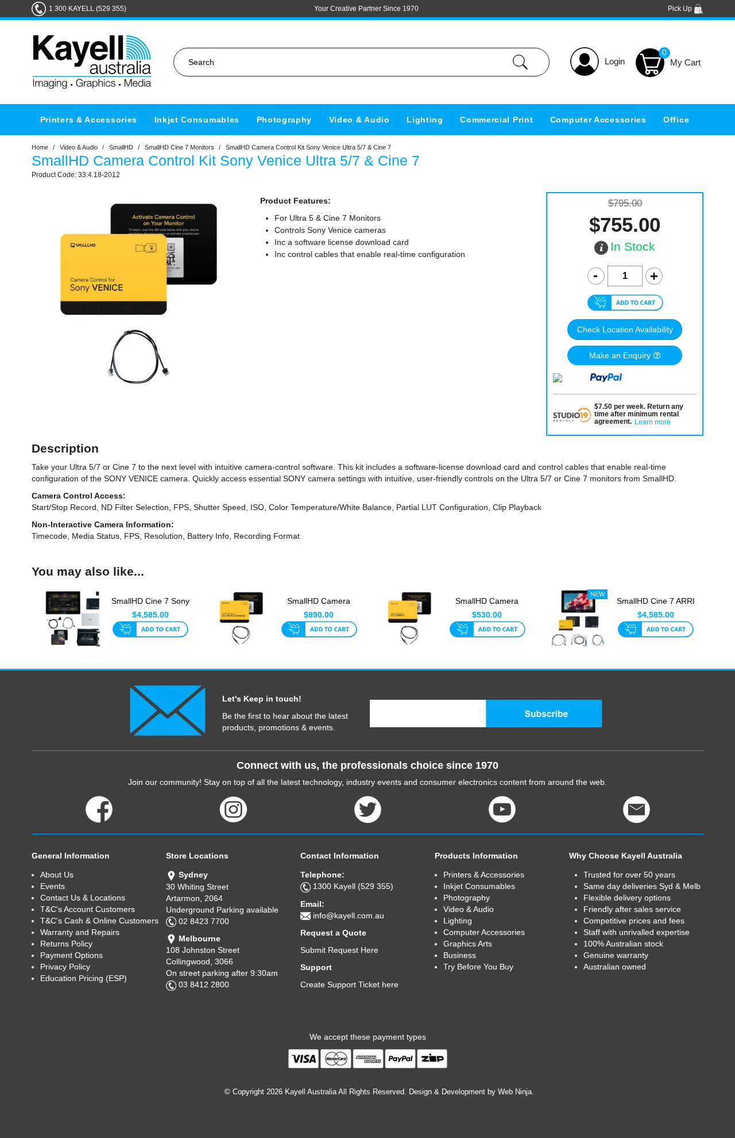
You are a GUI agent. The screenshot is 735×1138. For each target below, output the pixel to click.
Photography (284, 119)
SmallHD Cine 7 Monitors (179, 147)
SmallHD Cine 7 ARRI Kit (656, 606)
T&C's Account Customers (87, 909)
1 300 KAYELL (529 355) (87, 9)
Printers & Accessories (88, 119)
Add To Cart (150, 630)
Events (52, 886)
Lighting (425, 119)
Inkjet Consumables (197, 119)
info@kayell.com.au (348, 915)
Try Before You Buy (478, 966)
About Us (57, 874)
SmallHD (121, 147)
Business (459, 955)
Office (676, 119)
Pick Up (681, 9)
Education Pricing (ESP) (83, 978)
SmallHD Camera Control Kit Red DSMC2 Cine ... (487, 607)
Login (615, 61)
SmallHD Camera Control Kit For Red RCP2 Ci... (319, 607)
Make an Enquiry (620, 355)
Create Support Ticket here (349, 984)
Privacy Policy (65, 966)
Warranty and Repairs (79, 932)
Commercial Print (496, 119)
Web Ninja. (516, 1091)
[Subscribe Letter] (167, 709)
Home (40, 147)
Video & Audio (359, 119)
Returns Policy (66, 943)
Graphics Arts (467, 943)
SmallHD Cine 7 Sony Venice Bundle (150, 606)
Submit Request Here (339, 950)
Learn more (653, 422)
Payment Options (71, 955)
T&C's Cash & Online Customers (99, 920)
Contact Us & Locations (82, 897)
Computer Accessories (598, 119)
